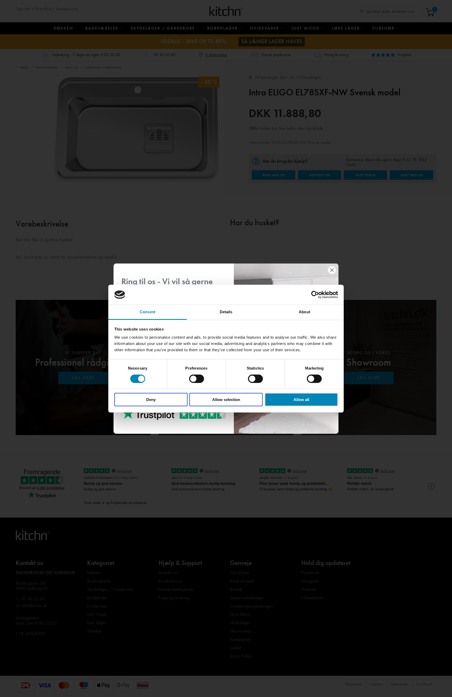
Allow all (301, 399)
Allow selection (226, 399)
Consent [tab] (147, 312)
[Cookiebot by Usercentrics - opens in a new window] (315, 295)
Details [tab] (226, 312)
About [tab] (304, 312)
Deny (151, 399)
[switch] (196, 379)
